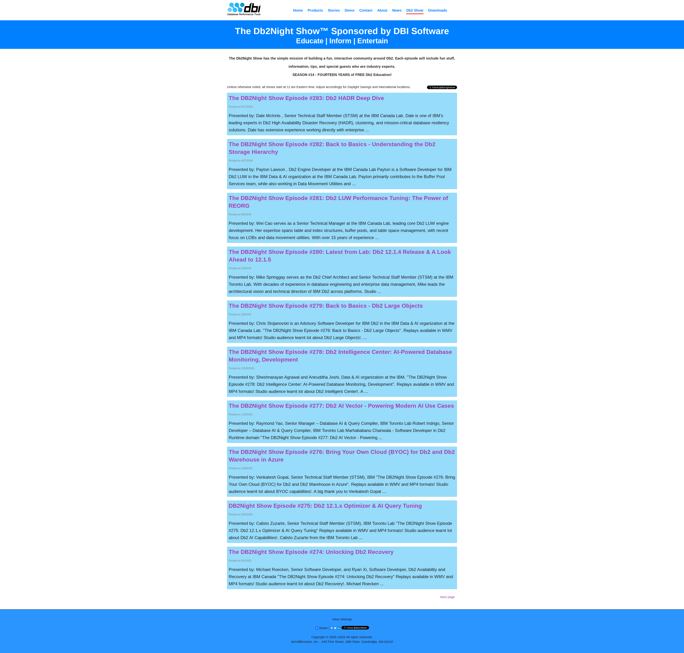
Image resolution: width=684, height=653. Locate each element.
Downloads (437, 10)
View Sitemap (342, 619)
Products (315, 10)
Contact (365, 10)
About (382, 10)
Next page (447, 597)
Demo (349, 10)
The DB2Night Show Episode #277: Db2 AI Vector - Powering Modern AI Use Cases (341, 406)
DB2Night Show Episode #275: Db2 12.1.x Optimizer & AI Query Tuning (325, 506)
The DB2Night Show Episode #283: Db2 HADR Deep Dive (306, 98)
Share (323, 628)
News (396, 10)
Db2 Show (414, 10)
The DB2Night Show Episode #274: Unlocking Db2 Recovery (311, 552)
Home (298, 10)
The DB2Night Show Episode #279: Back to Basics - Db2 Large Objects (326, 306)
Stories (334, 10)
